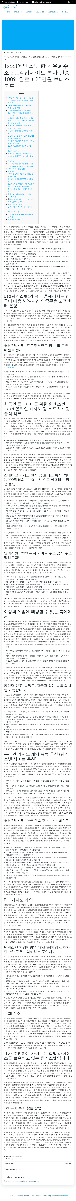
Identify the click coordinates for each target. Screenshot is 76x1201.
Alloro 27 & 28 (53, 12)
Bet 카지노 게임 (13, 151)
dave (7, 52)
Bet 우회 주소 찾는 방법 (16, 169)
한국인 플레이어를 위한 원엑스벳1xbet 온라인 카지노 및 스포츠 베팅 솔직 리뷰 (20, 113)
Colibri (65, 1196)
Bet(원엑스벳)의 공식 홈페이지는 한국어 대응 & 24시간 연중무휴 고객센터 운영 (20, 100)
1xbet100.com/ (9, 367)
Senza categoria (17, 1156)
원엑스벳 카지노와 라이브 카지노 (19, 194)
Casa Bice (29, 12)
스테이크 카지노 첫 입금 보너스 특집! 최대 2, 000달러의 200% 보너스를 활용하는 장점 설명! (21, 120)
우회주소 (11, 161)
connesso (16, 1181)
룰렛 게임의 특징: (14, 219)
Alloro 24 (40, 12)
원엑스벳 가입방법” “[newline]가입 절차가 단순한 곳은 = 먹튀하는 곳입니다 (20, 156)
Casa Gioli (18, 12)
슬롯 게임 (11, 171)
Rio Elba (65, 12)
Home (8, 12)
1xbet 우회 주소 (13, 212)
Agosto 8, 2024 (16, 52)
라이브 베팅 (12, 197)
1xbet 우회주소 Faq (15, 204)
